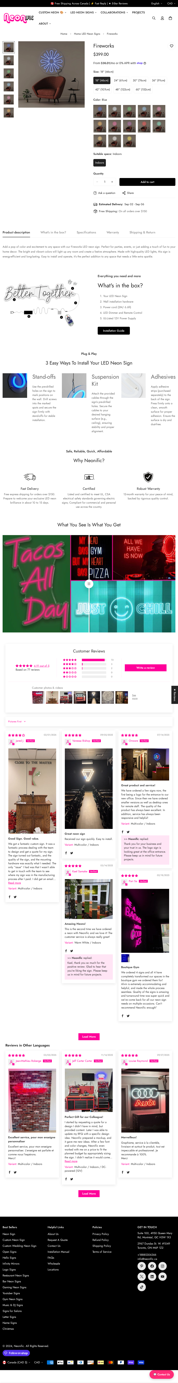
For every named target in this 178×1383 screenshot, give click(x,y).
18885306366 (147, 1255)
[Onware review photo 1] (145, 764)
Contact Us (54, 1246)
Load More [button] (89, 1037)
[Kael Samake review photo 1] (89, 899)
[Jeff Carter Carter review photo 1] (89, 1090)
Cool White (114, 111)
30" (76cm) (140, 81)
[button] (170, 18)
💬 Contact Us (161, 1374)
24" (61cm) (121, 81)
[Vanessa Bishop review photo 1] (89, 788)
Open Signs (9, 1252)
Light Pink (158, 111)
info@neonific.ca (147, 1259)
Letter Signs (9, 1317)
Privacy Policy (100, 1234)
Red (144, 126)
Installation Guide (113, 331)
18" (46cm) (102, 81)
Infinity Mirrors (11, 1264)
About (43, 24)
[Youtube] (162, 1276)
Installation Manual (58, 1252)
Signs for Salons (12, 1311)
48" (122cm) (123, 90)
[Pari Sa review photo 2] (125, 958)
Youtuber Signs (11, 1293)
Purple (129, 126)
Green (129, 111)
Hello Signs (9, 1258)
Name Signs (10, 1323)
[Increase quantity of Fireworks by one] (112, 182)
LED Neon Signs (82, 12)
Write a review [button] (145, 668)
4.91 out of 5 (41, 666)
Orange (99, 126)
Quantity (98, 174)
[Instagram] (162, 1266)
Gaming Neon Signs (14, 1287)
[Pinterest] (141, 1266)
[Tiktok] (141, 1287)
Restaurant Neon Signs (16, 1275)
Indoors (100, 164)
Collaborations (113, 12)
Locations (53, 1270)
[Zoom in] (77, 49)
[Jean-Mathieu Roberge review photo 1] (32, 1100)
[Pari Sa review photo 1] (145, 921)
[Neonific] (18, 18)
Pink (114, 126)
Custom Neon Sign (14, 1240)
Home (63, 34)
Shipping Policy (101, 1246)
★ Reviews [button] (175, 695)
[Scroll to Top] (171, 1364)
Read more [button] (14, 883)
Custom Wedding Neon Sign (19, 1246)
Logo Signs (9, 1270)
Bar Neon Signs (12, 1281)
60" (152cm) (144, 90)
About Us (53, 1234)
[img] (16, 735)
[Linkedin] (152, 1276)
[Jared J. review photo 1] (32, 791)
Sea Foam (158, 126)
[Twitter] (141, 1276)
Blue (99, 111)
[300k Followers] (152, 1266)
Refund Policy (100, 1240)
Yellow (129, 141)
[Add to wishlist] (171, 46)
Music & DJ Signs (13, 1305)
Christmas (8, 1329)
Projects (138, 12)
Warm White (99, 141)
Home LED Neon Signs (87, 34)
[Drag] (89, 583)
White (114, 141)
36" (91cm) (159, 81)
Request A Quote (58, 1240)
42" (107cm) (103, 90)
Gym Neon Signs (12, 1299)
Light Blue (144, 111)
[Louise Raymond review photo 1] (145, 1100)
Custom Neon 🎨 (51, 12)
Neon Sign (9, 1234)
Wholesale (54, 1264)
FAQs (51, 1258)
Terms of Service (101, 1252)
